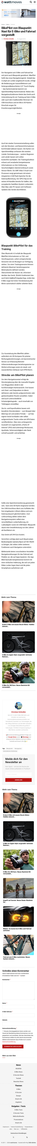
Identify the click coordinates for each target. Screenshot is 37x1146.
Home (3, 24)
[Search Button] (31, 2)
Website (4, 1020)
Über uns (16, 1129)
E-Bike (18, 1089)
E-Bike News (18, 1072)
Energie (18, 1096)
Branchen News (18, 1081)
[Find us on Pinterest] (20, 1137)
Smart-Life (18, 1099)
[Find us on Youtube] (23, 1137)
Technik (13, 24)
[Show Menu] (35, 2)
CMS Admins (32, 1142)
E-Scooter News (18, 1075)
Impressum (6, 1127)
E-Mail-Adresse (7, 1011)
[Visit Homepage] (11, 2)
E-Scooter (18, 1092)
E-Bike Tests (18, 1110)
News (7, 24)
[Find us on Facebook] (10, 1137)
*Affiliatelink (24, 1129)
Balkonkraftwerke (18, 1116)
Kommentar (6, 979)
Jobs (10, 1129)
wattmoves (13, 1142)
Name (4, 1003)
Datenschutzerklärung (9, 1028)
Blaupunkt (10, 748)
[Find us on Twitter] (13, 1137)
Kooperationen (29, 1127)
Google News (12, 737)
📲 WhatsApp (24, 737)
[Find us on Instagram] (17, 1137)
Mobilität (18, 1069)
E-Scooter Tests (18, 1113)
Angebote (18, 1102)
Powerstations (18, 1119)
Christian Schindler (9, 39)
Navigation (18, 748)
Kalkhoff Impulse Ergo (18, 278)
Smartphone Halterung (10, 751)
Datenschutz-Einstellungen (18, 1133)
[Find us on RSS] (27, 1137)
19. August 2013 (21, 39)
